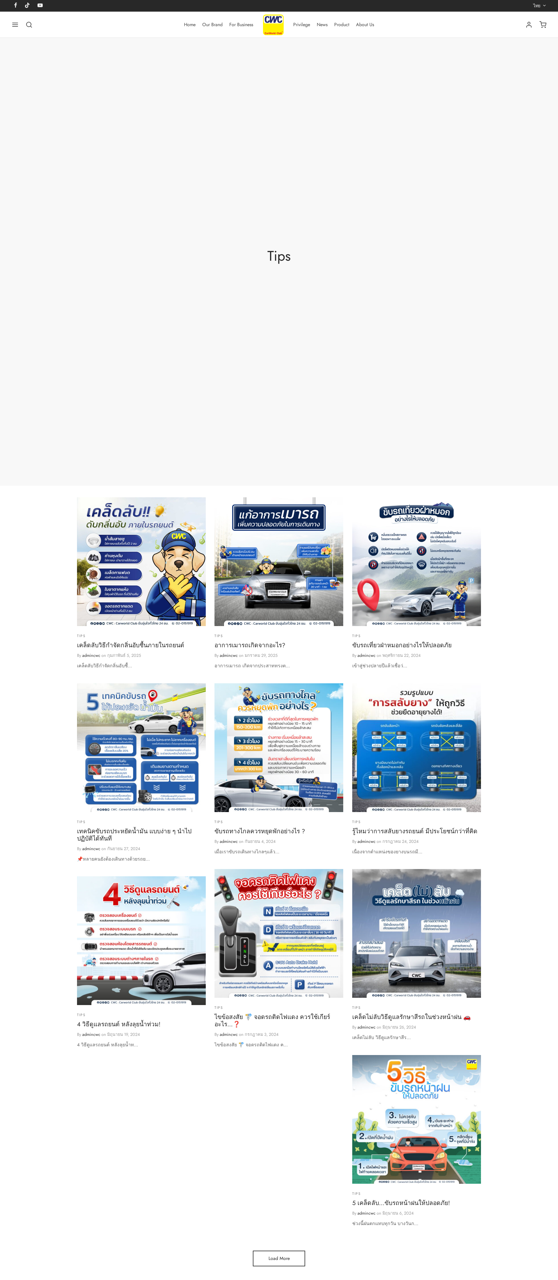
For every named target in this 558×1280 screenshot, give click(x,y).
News (322, 24)
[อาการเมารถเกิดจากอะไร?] (278, 561)
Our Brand (212, 24)
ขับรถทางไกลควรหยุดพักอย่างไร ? (259, 831)
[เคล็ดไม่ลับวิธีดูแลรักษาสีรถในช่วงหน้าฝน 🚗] (416, 933)
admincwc (91, 655)
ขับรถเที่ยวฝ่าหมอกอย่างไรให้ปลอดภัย (402, 645)
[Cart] (542, 24)
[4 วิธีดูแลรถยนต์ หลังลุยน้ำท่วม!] (141, 940)
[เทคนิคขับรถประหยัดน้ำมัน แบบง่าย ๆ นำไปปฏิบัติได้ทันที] (141, 747)
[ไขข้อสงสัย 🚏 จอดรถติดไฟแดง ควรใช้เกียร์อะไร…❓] (278, 933)
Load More (279, 1258)
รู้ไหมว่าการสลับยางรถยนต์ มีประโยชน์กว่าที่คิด (414, 831)
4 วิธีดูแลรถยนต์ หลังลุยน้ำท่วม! (118, 1024)
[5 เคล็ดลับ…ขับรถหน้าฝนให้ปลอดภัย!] (416, 1119)
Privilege (301, 24)
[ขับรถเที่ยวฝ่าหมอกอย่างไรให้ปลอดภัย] (416, 561)
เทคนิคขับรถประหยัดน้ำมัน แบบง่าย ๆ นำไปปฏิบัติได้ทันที (134, 835)
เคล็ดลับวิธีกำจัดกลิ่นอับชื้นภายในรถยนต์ (130, 645)
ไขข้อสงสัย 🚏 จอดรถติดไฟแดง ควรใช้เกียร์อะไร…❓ (272, 1021)
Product (341, 24)
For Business (241, 24)
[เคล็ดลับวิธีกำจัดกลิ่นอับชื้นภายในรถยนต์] (141, 561)
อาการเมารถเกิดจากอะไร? (249, 645)
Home (190, 24)
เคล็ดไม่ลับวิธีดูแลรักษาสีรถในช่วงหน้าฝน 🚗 (411, 1017)
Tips (81, 636)
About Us (365, 24)
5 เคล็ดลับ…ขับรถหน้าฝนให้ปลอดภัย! (401, 1203)
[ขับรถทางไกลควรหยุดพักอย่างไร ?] (278, 747)
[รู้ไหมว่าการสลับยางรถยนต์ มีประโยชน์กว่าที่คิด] (416, 747)
